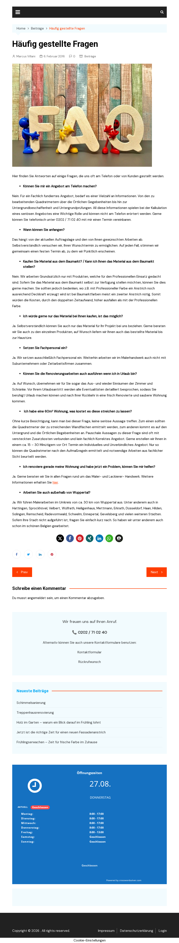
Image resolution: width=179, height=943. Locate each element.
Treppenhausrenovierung (35, 712)
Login (163, 931)
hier (55, 482)
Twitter (28, 554)
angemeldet (37, 598)
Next (154, 572)
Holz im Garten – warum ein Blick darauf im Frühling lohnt (59, 722)
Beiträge (90, 56)
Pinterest (52, 554)
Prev (24, 572)
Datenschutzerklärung (136, 931)
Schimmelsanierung (31, 703)
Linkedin (40, 554)
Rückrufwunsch (89, 662)
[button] (60, 538)
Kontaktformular (89, 652)
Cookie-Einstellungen (90, 940)
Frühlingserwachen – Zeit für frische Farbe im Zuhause (57, 742)
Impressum (106, 931)
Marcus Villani (25, 56)
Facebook (16, 554)
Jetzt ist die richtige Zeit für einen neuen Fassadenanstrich (61, 732)
